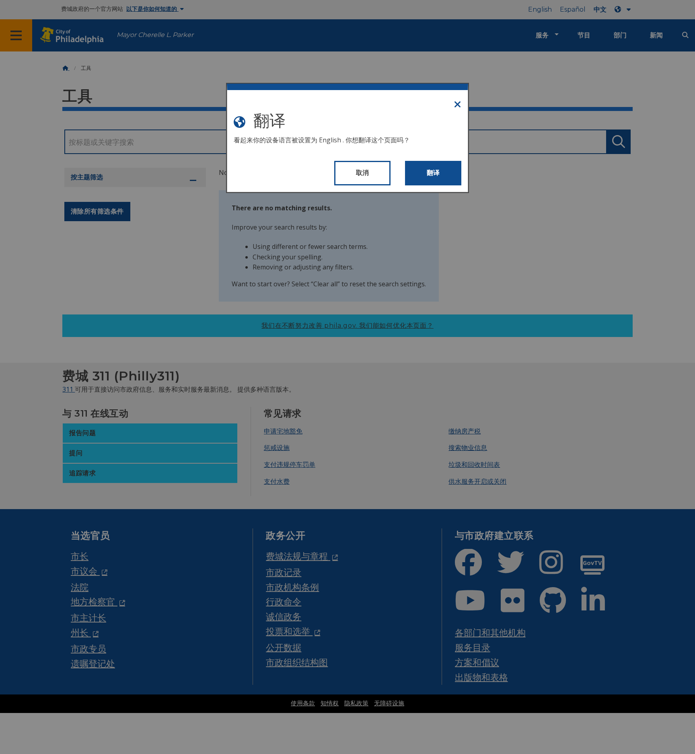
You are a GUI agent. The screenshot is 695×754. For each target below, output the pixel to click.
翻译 (433, 173)
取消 (362, 173)
